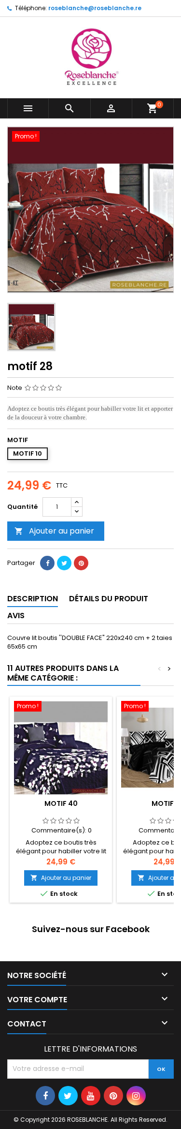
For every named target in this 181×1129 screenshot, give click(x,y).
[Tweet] (64, 563)
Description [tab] (32, 598)
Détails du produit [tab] (108, 598)
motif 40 (61, 803)
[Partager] (47, 563)
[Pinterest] (81, 563)
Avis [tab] (16, 615)
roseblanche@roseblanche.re (94, 8)
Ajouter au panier (54, 530)
